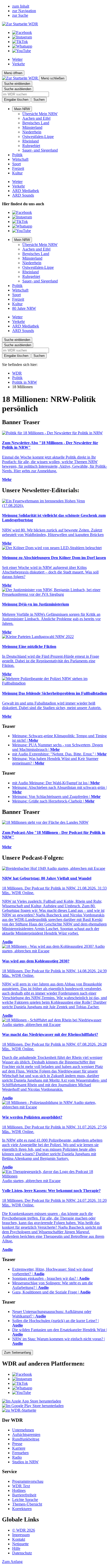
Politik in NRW (24, 382)
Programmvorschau (27, 1481)
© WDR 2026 (23, 1530)
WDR (17, 373)
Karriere (18, 1448)
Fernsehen (20, 1453)
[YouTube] (21, 51)
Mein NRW (22, 109)
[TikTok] (20, 41)
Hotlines (19, 1490)
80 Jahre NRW (24, 308)
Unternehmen (23, 1430)
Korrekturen (22, 1509)
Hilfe (16, 1548)
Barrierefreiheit (24, 1495)
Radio (17, 1457)
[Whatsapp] (22, 46)
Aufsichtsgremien (26, 1434)
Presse (17, 1443)
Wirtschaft (20, 159)
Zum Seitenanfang (17, 1352)
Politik (17, 155)
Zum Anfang (12, 1561)
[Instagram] (22, 37)
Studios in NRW (25, 1462)
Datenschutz (22, 1553)
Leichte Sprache (25, 1499)
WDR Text (21, 1486)
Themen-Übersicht (27, 1504)
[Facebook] (22, 32)
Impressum (21, 1535)
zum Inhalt (20, 6)
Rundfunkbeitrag (25, 1439)
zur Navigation (24, 11)
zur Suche (20, 15)
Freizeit (18, 168)
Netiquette (20, 1544)
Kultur (17, 173)
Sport (16, 164)
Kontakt (18, 1539)
